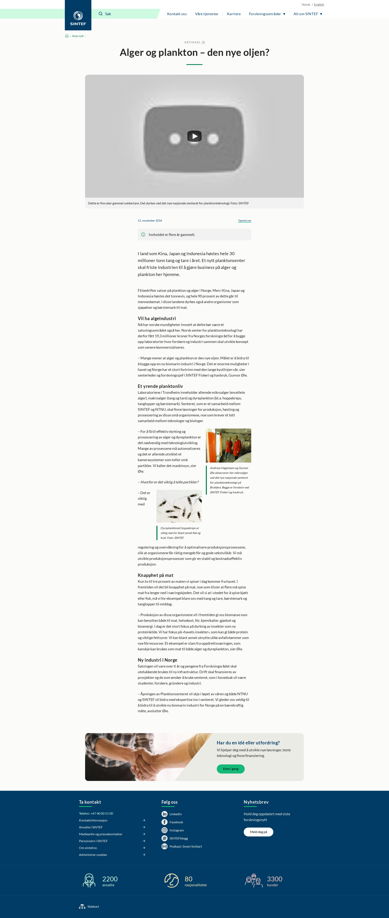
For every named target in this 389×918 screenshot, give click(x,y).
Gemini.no (244, 220)
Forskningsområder (265, 14)
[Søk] (100, 14)
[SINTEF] (78, 15)
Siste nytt (78, 36)
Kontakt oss (177, 14)
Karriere (234, 14)
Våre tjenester (207, 14)
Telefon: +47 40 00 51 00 (96, 813)
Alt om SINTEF (306, 14)
